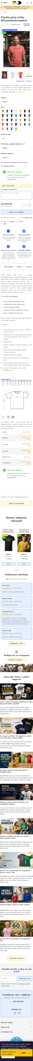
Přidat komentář (16, 503)
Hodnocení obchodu (16, 574)
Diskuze (19, 267)
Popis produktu (8, 267)
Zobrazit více (16, 643)
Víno (24, 462)
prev (1, 541)
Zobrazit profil (15, 660)
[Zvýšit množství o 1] (29, 205)
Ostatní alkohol (28, 463)
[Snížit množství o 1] (23, 205)
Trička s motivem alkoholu (26, 438)
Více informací (20, 92)
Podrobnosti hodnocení (26, 24)
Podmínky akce (11, 179)
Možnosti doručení (8, 166)
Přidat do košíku (16, 212)
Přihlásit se (24, 979)
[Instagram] (19, 1013)
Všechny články (16, 958)
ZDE (12, 370)
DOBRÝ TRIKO (28, 217)
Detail (8, 564)
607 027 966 (18, 1001)
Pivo (21, 462)
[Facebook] (15, 1013)
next (31, 541)
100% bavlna (27, 457)
